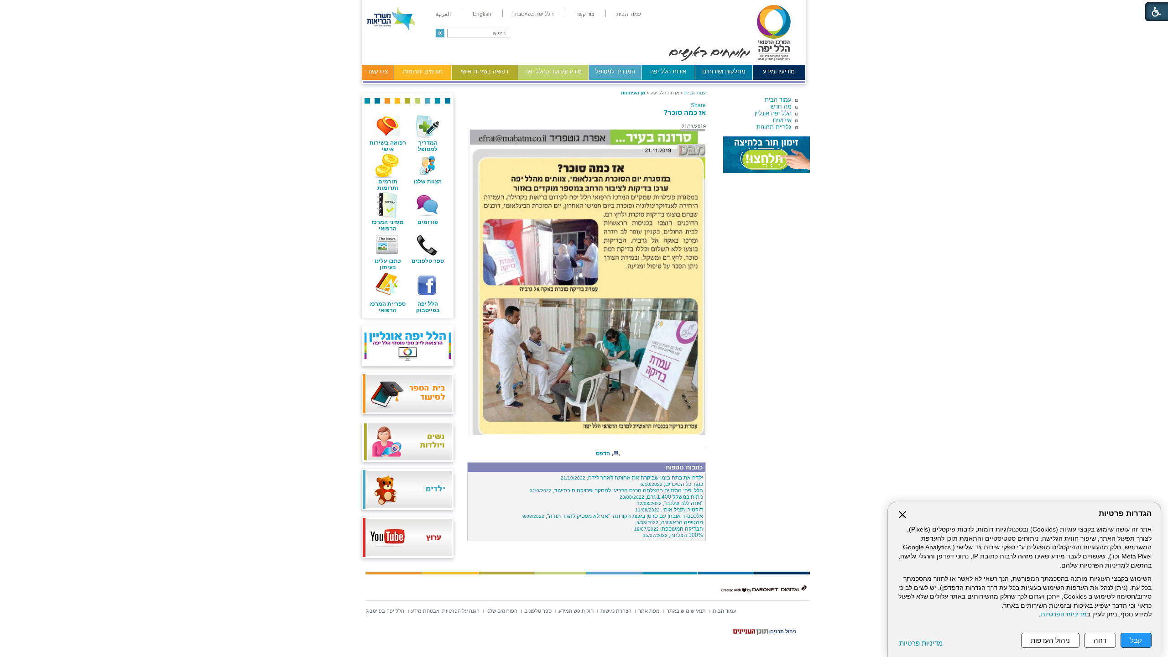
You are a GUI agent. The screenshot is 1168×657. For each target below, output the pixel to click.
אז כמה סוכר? (684, 112)
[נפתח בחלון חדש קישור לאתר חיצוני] (766, 154)
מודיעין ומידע (779, 71)
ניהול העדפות (1050, 640)
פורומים (427, 222)
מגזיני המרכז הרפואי (388, 225)
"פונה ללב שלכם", (670, 503)
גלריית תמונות (774, 127)
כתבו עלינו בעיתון (388, 264)
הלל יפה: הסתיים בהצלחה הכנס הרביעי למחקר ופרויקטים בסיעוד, (616, 490)
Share (698, 105)
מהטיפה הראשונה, (669, 522)
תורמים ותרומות (423, 71)
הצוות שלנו (428, 181)
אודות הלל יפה (668, 71)
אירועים (782, 120)
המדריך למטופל (615, 71)
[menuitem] (628, 14)
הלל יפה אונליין (773, 113)
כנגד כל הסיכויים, (672, 484)
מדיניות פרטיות (921, 643)
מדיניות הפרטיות (1064, 614)
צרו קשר (377, 71)
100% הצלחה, (673, 535)
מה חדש (781, 106)
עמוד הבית (778, 99)
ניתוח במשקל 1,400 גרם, (661, 497)
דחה (1100, 640)
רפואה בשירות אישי (484, 71)
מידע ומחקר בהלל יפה (553, 71)
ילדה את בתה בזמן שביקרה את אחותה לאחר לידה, (632, 477)
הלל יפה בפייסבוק (428, 307)
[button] (440, 33)
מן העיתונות (633, 92)
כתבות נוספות (684, 467)
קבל (1136, 640)
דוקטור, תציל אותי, (669, 509)
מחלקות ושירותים (724, 71)
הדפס (603, 453)
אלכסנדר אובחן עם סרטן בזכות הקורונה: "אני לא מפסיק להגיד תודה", (612, 516)
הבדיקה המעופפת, (668, 529)
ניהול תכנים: (782, 631)
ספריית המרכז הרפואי (388, 307)
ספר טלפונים (428, 261)
